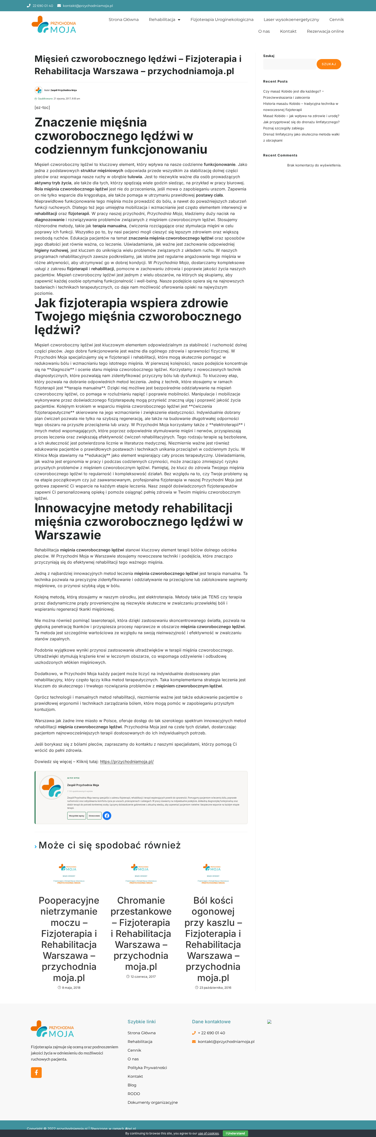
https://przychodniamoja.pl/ (127, 761)
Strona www (94, 815)
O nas (264, 31)
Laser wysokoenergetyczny (291, 19)
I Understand (235, 1133)
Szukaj (268, 56)
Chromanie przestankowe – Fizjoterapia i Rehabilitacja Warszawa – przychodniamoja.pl (141, 933)
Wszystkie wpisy (76, 815)
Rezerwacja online (325, 31)
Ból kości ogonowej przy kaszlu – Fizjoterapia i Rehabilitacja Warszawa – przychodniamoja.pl (213, 939)
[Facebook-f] (36, 1072)
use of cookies (208, 1133)
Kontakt (288, 31)
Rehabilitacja (162, 19)
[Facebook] (107, 815)
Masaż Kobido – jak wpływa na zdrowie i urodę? (301, 116)
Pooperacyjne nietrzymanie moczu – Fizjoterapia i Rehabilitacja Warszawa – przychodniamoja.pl (69, 939)
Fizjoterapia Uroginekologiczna (222, 19)
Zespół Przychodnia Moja (83, 785)
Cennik (336, 19)
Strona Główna (124, 19)
